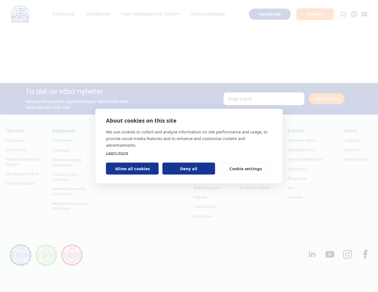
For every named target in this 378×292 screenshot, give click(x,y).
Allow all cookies (132, 168)
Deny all (188, 168)
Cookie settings (245, 168)
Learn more (117, 152)
